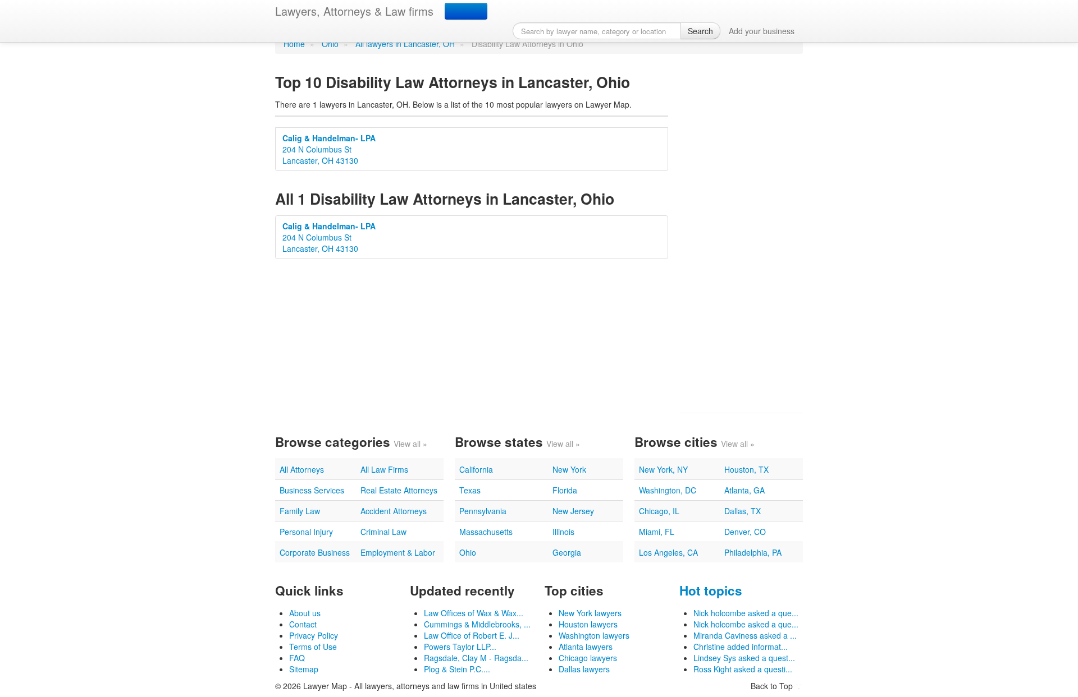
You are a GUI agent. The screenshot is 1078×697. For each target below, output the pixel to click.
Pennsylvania (482, 510)
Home (294, 43)
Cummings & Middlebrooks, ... (477, 624)
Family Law (300, 510)
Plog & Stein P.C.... (457, 669)
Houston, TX (746, 469)
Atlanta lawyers (586, 646)
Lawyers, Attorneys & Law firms (354, 11)
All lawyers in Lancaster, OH (405, 43)
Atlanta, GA (744, 490)
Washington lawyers (594, 635)
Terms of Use (313, 646)
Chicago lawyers (588, 657)
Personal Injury (306, 531)
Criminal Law (383, 531)
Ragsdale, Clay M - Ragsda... (476, 657)
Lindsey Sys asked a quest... (744, 657)
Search (700, 30)
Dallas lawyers (584, 669)
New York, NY (663, 469)
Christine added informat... (740, 646)
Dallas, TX (742, 510)
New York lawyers (590, 612)
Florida (564, 490)
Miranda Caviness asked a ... (745, 635)
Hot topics (710, 590)
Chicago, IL (659, 510)
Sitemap (303, 669)
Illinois (563, 531)
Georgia (566, 552)
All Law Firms (384, 469)
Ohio (330, 43)
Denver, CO (745, 531)
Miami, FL (656, 531)
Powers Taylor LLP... (460, 646)
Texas (470, 490)
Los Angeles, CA (668, 552)
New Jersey (573, 510)
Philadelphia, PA (753, 552)
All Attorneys (302, 469)
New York (569, 469)
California (476, 469)
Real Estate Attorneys (398, 490)
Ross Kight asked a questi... (742, 669)
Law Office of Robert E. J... (471, 635)
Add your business (761, 30)
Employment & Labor (397, 552)
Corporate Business (315, 552)
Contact (303, 624)
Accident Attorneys (393, 510)
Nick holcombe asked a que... (745, 612)
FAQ (297, 657)
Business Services (312, 490)
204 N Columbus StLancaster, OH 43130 (329, 149)
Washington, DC (667, 490)
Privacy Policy (313, 635)
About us (305, 612)
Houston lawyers (588, 624)
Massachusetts (486, 531)
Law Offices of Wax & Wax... (473, 612)
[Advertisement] (741, 233)
